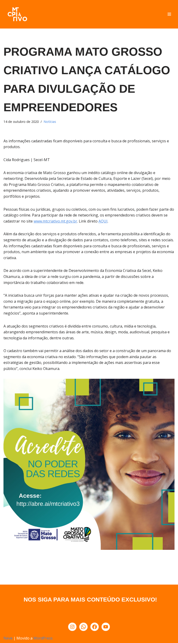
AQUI (103, 221)
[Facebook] (94, 627)
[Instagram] (72, 627)
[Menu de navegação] (169, 14)
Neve (8, 638)
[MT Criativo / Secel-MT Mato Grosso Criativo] (17, 14)
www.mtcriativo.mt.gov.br (55, 221)
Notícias (50, 121)
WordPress (43, 638)
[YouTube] (106, 627)
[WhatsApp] (83, 627)
